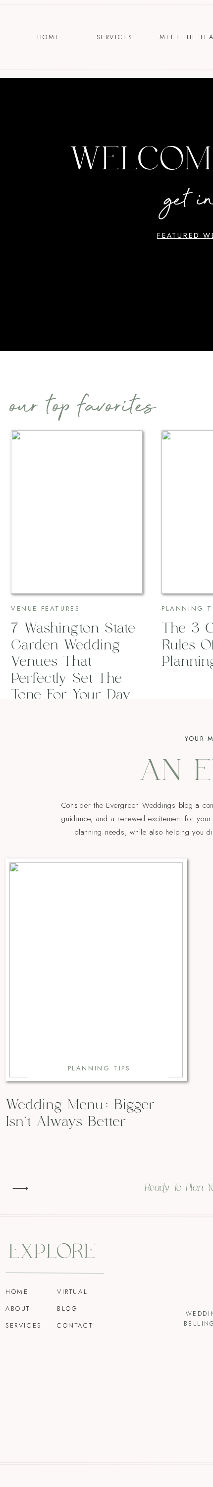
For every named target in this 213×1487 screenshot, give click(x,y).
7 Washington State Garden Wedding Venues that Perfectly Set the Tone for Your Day (73, 662)
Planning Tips (99, 1068)
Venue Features (45, 608)
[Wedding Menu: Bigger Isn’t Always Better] (96, 969)
